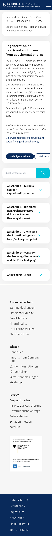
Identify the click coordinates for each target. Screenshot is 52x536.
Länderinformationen (24, 366)
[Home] (22, 5)
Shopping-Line (19, 334)
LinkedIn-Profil (19, 524)
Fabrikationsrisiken (22, 329)
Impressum (17, 512)
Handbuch (16, 352)
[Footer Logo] (26, 454)
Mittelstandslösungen (24, 377)
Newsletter (17, 518)
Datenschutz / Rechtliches (19, 503)
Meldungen (17, 382)
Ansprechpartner (20, 400)
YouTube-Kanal (19, 530)
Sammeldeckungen (22, 307)
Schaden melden (21, 421)
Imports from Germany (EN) (24, 359)
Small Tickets (18, 318)
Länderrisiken (19, 372)
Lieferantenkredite (22, 313)
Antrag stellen (19, 416)
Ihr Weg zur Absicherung (25, 405)
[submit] (43, 173)
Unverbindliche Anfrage (25, 411)
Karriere (15, 427)
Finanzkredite (18, 323)
